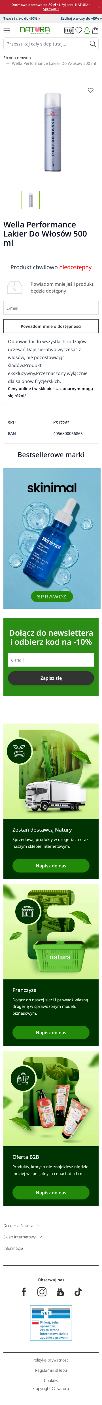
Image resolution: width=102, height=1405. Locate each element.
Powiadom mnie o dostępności (51, 326)
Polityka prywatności (51, 1360)
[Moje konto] (87, 30)
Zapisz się (51, 678)
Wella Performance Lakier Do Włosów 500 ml (54, 63)
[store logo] (35, 30)
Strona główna (17, 57)
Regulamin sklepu (51, 1370)
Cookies (51, 1380)
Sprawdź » (51, 9)
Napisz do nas (51, 866)
